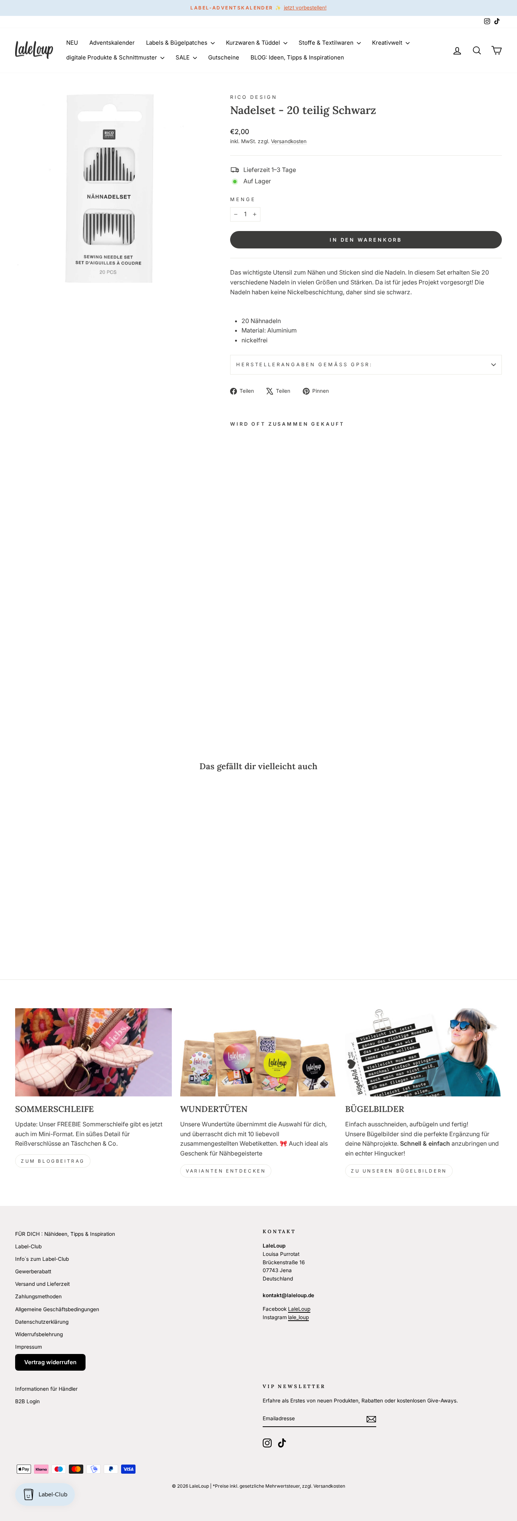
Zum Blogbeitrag (53, 1161)
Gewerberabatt (33, 1271)
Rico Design (253, 97)
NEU (72, 42)
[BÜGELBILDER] (423, 1052)
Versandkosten (289, 141)
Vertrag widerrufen (50, 1362)
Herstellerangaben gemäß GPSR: (304, 364)
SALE (183, 57)
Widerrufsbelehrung (39, 1334)
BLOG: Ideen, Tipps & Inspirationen (297, 57)
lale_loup (298, 1317)
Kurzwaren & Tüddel (254, 42)
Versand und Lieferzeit (42, 1284)
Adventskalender (112, 42)
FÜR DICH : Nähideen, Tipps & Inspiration (65, 1234)
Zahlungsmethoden (38, 1296)
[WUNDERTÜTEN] (258, 1052)
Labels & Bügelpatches (177, 42)
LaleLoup (299, 1309)
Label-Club (28, 1246)
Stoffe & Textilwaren (327, 42)
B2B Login (27, 1401)
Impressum (28, 1347)
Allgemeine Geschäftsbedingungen (57, 1309)
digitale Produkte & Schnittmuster (112, 57)
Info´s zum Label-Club (42, 1259)
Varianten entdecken (226, 1171)
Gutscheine (223, 57)
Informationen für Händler (46, 1389)
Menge (242, 199)
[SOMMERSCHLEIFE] (93, 1052)
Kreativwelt (388, 42)
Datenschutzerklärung (42, 1322)
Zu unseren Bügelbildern (399, 1171)
